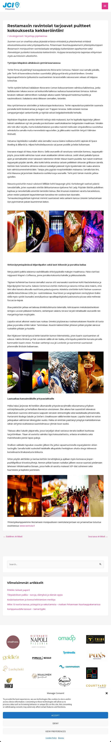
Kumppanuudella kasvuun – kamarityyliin (26, 608)
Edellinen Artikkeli (12, 536)
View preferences (55, 731)
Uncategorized (16, 36)
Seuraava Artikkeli (98, 536)
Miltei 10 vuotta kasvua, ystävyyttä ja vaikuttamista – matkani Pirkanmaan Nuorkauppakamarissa (53, 604)
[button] (106, 693)
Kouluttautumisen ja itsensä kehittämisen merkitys (31, 599)
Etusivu (61, 738)
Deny (56, 723)
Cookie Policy (51, 738)
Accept (55, 715)
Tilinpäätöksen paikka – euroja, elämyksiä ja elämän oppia (35, 594)
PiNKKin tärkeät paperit (18, 589)
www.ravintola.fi (27, 525)
